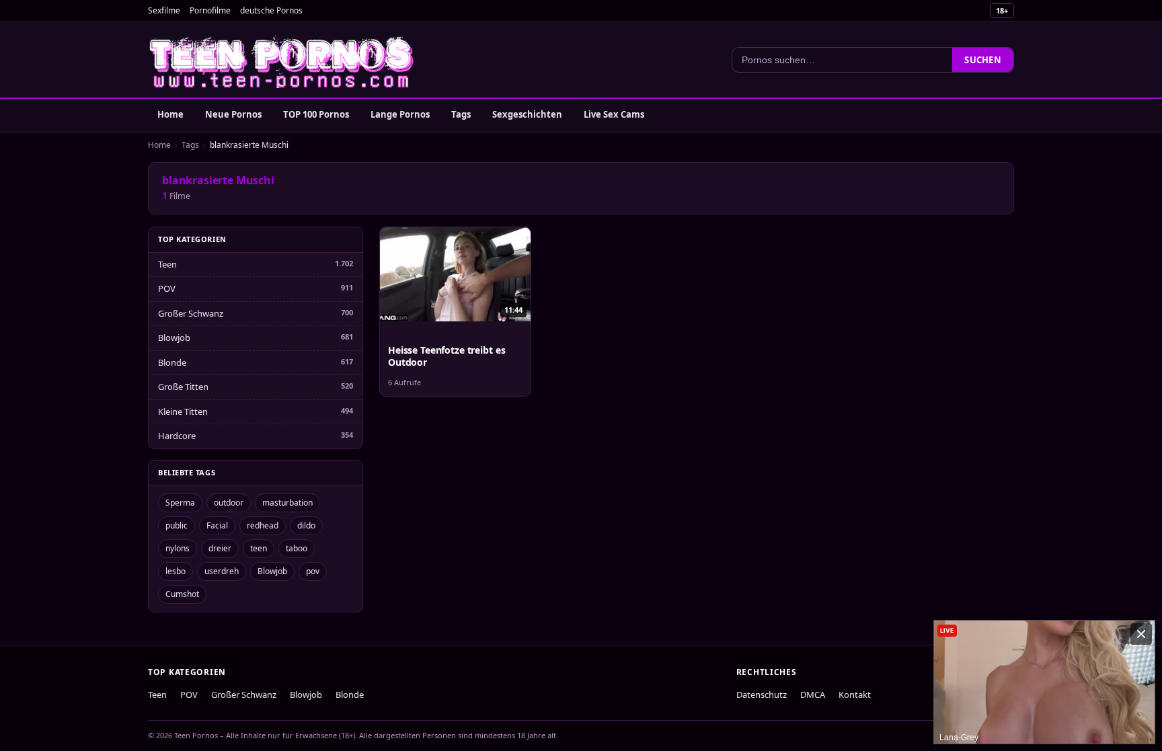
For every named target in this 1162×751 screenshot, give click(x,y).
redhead (262, 525)
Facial (217, 525)
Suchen (982, 60)
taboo (296, 548)
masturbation (287, 502)
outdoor (228, 502)
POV (167, 288)
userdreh (221, 571)
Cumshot (182, 594)
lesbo (175, 571)
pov (312, 571)
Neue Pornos (233, 114)
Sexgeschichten (527, 114)
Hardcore (177, 436)
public (176, 525)
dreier (219, 548)
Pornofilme (210, 10)
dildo (306, 525)
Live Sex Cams (614, 114)
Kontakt (855, 694)
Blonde (172, 362)
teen (258, 548)
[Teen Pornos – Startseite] (282, 60)
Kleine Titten (183, 411)
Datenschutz (761, 694)
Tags (461, 114)
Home (170, 114)
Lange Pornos (400, 114)
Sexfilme (164, 10)
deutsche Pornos (271, 10)
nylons (177, 548)
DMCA (812, 694)
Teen (167, 264)
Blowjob (174, 337)
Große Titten (183, 387)
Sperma (180, 502)
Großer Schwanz (190, 313)
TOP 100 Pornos (316, 114)
